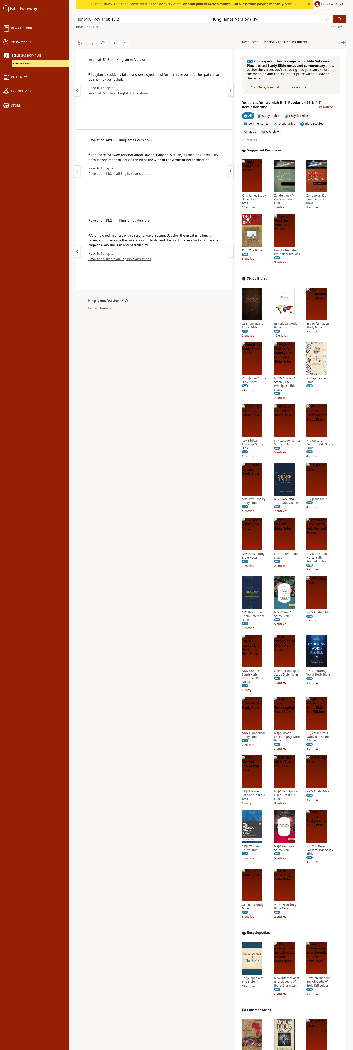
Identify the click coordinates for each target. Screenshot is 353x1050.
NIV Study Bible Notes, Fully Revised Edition (317, 557)
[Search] (339, 19)
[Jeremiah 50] (77, 90)
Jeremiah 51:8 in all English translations (118, 93)
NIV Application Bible (317, 380)
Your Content (297, 42)
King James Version (104, 300)
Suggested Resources (264, 150)
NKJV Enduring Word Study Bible (318, 672)
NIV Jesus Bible (316, 499)
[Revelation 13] (77, 171)
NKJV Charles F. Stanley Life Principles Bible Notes (252, 676)
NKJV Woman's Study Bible (284, 848)
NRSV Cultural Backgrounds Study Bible (319, 850)
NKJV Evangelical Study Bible (253, 735)
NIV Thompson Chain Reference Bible (253, 616)
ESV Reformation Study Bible (317, 325)
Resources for (278, 105)
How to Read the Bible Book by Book (287, 252)
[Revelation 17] (77, 251)
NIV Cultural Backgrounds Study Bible (319, 444)
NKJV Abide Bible (318, 612)
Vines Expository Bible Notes (285, 906)
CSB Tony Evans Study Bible (252, 325)
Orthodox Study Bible (252, 906)
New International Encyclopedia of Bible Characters (286, 981)
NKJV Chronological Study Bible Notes (287, 672)
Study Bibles (257, 278)
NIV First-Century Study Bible (253, 501)
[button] (329, 4)
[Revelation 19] (230, 251)
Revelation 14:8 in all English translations (119, 173)
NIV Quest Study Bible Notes (253, 555)
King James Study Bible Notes (254, 197)
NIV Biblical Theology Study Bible (252, 444)
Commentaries (259, 1010)
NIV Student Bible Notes (286, 555)
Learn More (298, 87)
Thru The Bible (252, 250)
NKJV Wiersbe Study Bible (251, 848)
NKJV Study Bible (317, 791)
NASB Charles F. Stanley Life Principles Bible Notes (285, 384)
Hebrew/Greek (273, 42)
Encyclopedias (258, 933)
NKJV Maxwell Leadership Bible (253, 793)
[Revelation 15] (230, 171)
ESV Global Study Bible (285, 325)
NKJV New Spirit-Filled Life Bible (285, 793)
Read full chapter (101, 88)
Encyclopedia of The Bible (252, 980)
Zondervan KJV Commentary (284, 197)
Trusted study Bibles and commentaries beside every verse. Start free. (195, 4)
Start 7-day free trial (265, 87)
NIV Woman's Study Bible (283, 614)
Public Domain (99, 308)
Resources (250, 42)
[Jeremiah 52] (230, 90)
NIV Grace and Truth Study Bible (286, 501)
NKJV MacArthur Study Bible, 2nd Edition (317, 736)
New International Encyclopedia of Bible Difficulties (318, 981)
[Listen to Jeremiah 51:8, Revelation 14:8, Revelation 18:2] (126, 43)
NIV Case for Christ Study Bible (287, 442)
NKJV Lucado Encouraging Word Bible (287, 736)
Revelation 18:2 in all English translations (119, 259)
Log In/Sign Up (333, 4)
